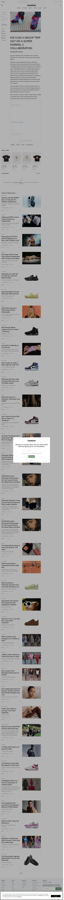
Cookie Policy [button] (40, 895)
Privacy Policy (39, 453)
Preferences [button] (20, 896)
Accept (55, 896)
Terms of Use (34, 453)
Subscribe (32, 456)
